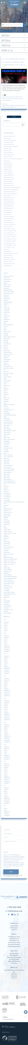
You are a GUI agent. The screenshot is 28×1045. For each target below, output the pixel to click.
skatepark (6, 517)
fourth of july (9, 96)
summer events (7, 541)
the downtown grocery (8, 554)
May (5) (5, 661)
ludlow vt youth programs (9, 439)
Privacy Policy (5, 867)
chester (5, 305)
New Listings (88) (8, 181)
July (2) (5, 774)
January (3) (6, 764)
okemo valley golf (7, 479)
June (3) (5, 629)
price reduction (7, 495)
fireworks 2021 (20, 98)
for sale (5, 363)
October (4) (6, 716)
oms (4, 484)
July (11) (5, 711)
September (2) (7, 690)
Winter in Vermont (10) (9, 263)
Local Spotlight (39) (9, 175)
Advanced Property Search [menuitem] (14, 946)
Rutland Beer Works (8, 508)
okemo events (7, 460)
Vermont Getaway (7, 574)
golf (4, 370)
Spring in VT (6, 535)
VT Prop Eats (6, 590)
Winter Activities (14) (9, 259)
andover (5, 283)
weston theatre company (9, 592)
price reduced (7, 493)
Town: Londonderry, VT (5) (10, 235)
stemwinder (6, 536)
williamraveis (6, 597)
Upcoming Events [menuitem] (14, 953)
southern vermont (7, 531)
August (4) (6, 712)
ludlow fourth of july (6, 98)
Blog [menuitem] (14, 972)
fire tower (6, 347)
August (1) (6, 688)
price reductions (7, 496)
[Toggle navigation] (25, 2)
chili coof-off (6, 307)
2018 (5, 785)
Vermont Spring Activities (9, 581)
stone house (6, 538)
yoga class (6, 611)
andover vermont (7, 284)
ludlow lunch (6, 427)
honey (5, 383)
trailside (5, 566)
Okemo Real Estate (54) (9, 191)
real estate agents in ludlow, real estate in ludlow (14, 502)
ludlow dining (6, 418)
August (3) (6, 666)
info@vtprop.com (14, 911)
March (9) (6, 704)
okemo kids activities (8, 465)
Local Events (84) (8, 171)
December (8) (7, 742)
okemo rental (6, 474)
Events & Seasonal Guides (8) (11, 146)
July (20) (6, 733)
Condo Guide (6, 45)
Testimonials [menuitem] (14, 976)
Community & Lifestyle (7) (10, 140)
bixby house (6, 295)
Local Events (5, 105)
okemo (5, 453)
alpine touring (7, 281)
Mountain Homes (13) (9, 179)
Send (11, 872)
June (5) (5, 709)
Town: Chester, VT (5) (9, 232)
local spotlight (7, 413)
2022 (5, 698)
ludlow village (6, 434)
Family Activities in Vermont (10, 337)
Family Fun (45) (7, 150)
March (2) (6, 657)
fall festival (6, 335)
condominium (6, 310)
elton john (6, 326)
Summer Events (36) (8, 222)
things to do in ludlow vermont (10, 559)
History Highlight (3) (9, 154)
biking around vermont (8, 293)
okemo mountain (7, 467)
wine (5, 599)
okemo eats (6, 458)
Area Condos (6, 40)
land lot (5, 403)
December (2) (7, 651)
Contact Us (14, 929)
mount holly (6, 444)
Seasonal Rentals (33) (9, 202)
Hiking (5, 378)
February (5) (6, 680)
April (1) (5, 639)
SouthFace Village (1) (9, 216)
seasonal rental (7, 514)
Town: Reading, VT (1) (9, 243)
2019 (5, 761)
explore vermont (7, 331)
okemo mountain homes (9, 469)
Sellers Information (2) (9, 204)
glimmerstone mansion (8, 368)
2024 (5, 653)
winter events (6, 604)
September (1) (7, 646)
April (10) (6, 705)
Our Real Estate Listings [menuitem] (14, 936)
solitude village (7, 529)
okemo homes (7, 463)
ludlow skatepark (7, 429)
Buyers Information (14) (9, 136)
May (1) (5, 627)
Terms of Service (13, 876)
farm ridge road (7, 343)
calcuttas (6, 300)
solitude (5, 528)
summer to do (7, 548)
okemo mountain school (9, 470)
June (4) (5, 663)
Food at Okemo (7, 359)
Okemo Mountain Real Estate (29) (12, 187)
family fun (6, 340)
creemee (5, 317)
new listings (6, 451)
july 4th (13, 96)
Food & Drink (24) (8, 152)
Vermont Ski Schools (8, 580)
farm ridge (6, 342)
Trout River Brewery (8, 569)
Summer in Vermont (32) (9, 224)
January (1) (6, 635)
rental (5, 503)
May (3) (5, 707)
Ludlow (5, 416)
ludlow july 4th (14, 98)
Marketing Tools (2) (8, 177)
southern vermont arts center (10, 533)
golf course (6, 371)
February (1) (6, 622)
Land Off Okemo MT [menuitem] (14, 940)
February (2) (6, 748)
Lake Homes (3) (7, 163)
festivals (5, 345)
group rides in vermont (8, 373)
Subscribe (14, 116)
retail (5, 507)
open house (6, 486)
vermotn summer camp (9, 583)
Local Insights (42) (8, 173)
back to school (7, 286)
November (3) (7, 801)
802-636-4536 (4, 2)
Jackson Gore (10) (8, 156)
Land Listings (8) (8, 167)
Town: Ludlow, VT (11, 107)
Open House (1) (7, 195)
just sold (5, 392)
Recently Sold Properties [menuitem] (14, 944)
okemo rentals (7, 475)
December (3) (7, 695)
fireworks (4, 96)
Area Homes (5, 35)
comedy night (7, 309)
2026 (5, 619)
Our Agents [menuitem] (14, 974)
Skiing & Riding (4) (8, 206)
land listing (6, 399)
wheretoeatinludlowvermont (10, 594)
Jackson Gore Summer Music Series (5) (13, 158)
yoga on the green (8, 613)
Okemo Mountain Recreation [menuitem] (14, 957)
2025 (5, 633)
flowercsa (6, 357)
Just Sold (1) (7, 160)
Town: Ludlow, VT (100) (9, 237)
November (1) (7, 649)
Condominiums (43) (8, 142)
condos (5, 314)
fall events (6, 333)
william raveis (6, 595)
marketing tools (7, 442)
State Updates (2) (8, 220)
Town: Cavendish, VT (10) (10, 230)
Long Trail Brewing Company (10, 415)
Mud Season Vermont (8, 448)
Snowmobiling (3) (8, 212)
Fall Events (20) (7, 148)
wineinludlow (6, 602)
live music (6, 406)
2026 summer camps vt (9, 276)
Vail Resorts (6, 573)
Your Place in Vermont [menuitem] (14, 959)
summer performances (8, 547)
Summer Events (14, 105)
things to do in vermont (9, 564)
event (5, 328)
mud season (6, 446)
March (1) (6, 623)
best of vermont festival (9, 291)
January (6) (6, 678)
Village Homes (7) (8, 255)
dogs (5, 323)
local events (6, 408)
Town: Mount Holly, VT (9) (10, 239)
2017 (5, 806)
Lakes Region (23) (8, 165)
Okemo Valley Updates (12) (10, 193)
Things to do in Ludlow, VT (9, 561)
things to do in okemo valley (10, 562)
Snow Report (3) (8, 210)
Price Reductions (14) (9, 198)
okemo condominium (8, 455)
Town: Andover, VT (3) (9, 228)
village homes (6, 585)
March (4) (6, 767)
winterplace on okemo (8, 609)
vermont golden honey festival (10, 576)
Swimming (6, 550)
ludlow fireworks (19, 96)
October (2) (6, 647)
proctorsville (6, 498)
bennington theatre (8, 290)
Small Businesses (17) (9, 208)
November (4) (7, 694)
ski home (5, 519)
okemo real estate (7, 472)
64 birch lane (6, 277)
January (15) (6, 700)
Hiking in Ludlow (7, 380)
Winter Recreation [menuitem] (14, 955)
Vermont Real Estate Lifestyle (10, 578)
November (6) (7, 718)
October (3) (6, 779)
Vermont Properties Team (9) (10, 253)
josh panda (6, 389)
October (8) (6, 738)
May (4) (5, 685)
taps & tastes (6, 552)
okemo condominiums (8, 456)
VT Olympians (7, 588)
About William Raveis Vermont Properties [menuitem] (14, 970)
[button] (25, 25)
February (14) (7, 702)
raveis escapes (7, 500)
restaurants (6, 505)
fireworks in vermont (8, 354)
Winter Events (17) (8, 261)
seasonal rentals (7, 515)
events (5, 330)
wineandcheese (7, 601)
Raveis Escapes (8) (8, 200)
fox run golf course (8, 366)
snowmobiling (7, 522)
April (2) (5, 625)
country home (7, 316)
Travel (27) (6, 249)
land (4, 396)
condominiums (7, 312)
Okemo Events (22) (8, 183)
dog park (6, 321)
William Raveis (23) (8, 257)
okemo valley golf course (9, 481)
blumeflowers (6, 297)
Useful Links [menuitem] (14, 963)
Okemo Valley (7, 477)
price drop (6, 491)
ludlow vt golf (7, 437)
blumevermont (7, 298)
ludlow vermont (7, 432)
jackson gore (6, 385)
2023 (5, 676)
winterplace (6, 607)
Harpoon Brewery (7, 376)
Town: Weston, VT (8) (9, 247)
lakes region (6, 394)
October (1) (6, 670)
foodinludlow (6, 361)
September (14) (7, 736)
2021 (5, 722)
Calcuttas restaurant (8, 302)
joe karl (5, 387)
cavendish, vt (6, 303)
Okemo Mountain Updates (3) (11, 189)
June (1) (5, 642)
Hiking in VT (6, 382)
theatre (5, 555)
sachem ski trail (7, 510)
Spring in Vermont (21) (9, 218)
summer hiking (7, 543)
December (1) (7, 673)
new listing (6, 449)
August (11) (6, 735)
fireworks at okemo (8, 352)
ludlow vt (6, 436)
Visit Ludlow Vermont (8, 587)
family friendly (7, 338)
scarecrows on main (8, 512)
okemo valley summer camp (10, 482)
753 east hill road (7, 279)
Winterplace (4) (7, 265)
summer (5, 540)
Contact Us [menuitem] (14, 978)
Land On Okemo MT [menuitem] (14, 938)
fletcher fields (7, 356)
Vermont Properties (9, 64)
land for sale (6, 397)
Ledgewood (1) (7, 169)
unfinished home (7, 571)
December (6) (7, 719)
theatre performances (8, 557)
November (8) (7, 740)
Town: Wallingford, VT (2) (10, 245)
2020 (5, 744)
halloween (6, 375)
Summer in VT (7, 545)
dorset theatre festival (8, 324)
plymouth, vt (6, 489)
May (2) (5, 770)
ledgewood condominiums (9, 404)
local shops (6, 411)
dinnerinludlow (7, 319)
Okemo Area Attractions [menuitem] (14, 961)
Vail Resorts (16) (7, 251)
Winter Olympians (7, 606)
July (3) (5, 630)
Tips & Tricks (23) (8, 226)
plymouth (6, 488)
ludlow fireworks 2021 (6, 100)
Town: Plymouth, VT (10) (9, 241)
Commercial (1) (7, 138)
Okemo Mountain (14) (9, 185)
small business (7, 521)
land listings (6, 401)
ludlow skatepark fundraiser (10, 430)
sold (4, 526)
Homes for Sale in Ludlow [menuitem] (14, 942)
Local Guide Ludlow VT (8, 409)
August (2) (6, 776)
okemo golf (6, 462)
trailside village (7, 568)
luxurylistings (6, 441)
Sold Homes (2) (7, 214)
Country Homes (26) (9, 144)
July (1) (5, 644)
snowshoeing (6, 524)
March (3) (6, 681)
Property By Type (7, 50)
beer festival (6, 288)
